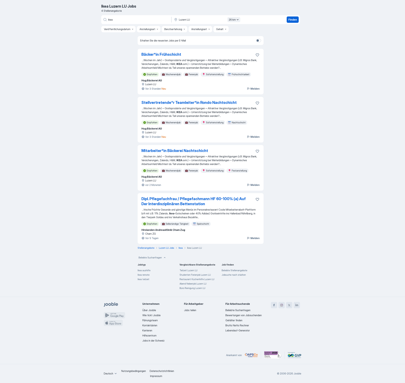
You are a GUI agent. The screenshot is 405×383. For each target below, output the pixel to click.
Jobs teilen (190, 310)
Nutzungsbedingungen (133, 371)
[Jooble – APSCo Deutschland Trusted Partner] (251, 355)
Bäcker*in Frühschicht (161, 54)
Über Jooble (149, 310)
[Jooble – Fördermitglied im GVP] (294, 355)
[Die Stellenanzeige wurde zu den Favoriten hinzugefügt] (257, 55)
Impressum (156, 376)
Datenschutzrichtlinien (162, 371)
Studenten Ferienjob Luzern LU (195, 274)
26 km (232, 19)
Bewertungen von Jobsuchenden (243, 315)
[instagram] (281, 305)
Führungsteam (150, 320)
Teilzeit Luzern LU (188, 270)
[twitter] (289, 305)
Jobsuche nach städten (234, 274)
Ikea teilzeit (143, 279)
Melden (255, 88)
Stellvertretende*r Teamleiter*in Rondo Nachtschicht (189, 102)
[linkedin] (297, 305)
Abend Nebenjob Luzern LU (193, 283)
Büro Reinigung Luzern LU (192, 288)
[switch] (258, 40)
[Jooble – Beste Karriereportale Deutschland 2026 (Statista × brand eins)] (272, 355)
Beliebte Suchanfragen (150, 257)
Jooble (297, 373)
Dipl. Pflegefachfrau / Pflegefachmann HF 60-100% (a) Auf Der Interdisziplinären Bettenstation (193, 201)
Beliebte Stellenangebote (234, 270)
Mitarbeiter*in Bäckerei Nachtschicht (174, 150)
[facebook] (274, 305)
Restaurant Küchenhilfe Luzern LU (197, 279)
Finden (292, 19)
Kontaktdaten (149, 325)
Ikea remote (144, 274)
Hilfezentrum (149, 335)
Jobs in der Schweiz (153, 340)
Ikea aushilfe (144, 270)
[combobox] (111, 373)
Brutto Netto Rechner (237, 325)
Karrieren (147, 330)
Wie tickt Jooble (151, 315)
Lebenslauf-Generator (237, 330)
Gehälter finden (233, 320)
